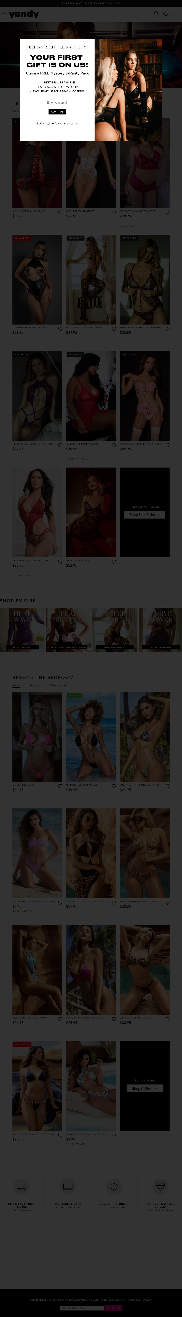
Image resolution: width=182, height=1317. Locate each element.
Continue (57, 111)
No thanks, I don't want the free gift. (57, 123)
